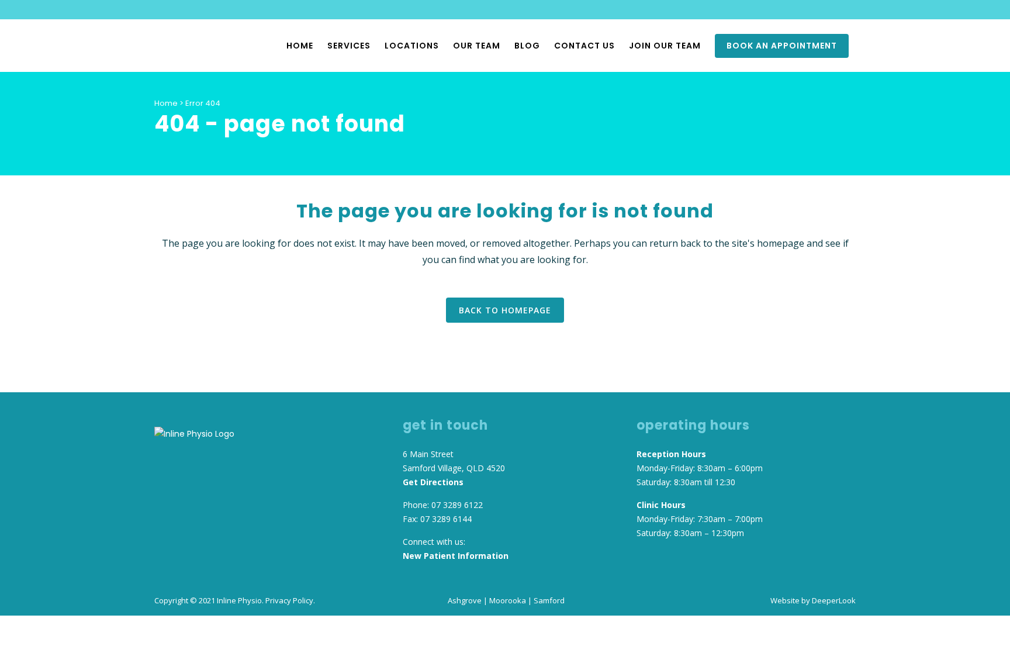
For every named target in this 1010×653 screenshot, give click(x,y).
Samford (549, 600)
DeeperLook (834, 600)
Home (166, 103)
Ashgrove (465, 600)
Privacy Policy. (290, 600)
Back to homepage (505, 310)
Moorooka (507, 600)
